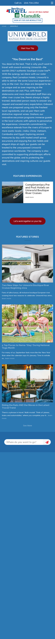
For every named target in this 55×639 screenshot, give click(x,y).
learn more (6, 298)
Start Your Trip (27, 48)
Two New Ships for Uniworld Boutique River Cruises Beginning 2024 (25, 286)
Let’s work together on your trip (27, 221)
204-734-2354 (31, 3)
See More (27, 425)
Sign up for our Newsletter (27, 20)
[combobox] (23, 442)
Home (4, 26)
